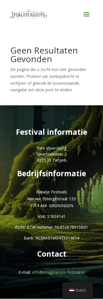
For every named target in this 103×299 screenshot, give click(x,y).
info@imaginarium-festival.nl (58, 272)
